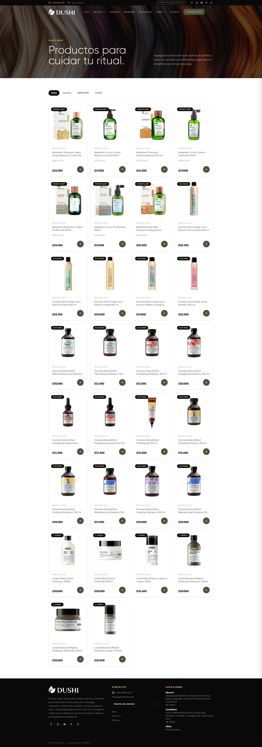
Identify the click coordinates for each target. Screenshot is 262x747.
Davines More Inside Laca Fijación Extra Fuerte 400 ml (193, 228)
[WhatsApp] (113, 692)
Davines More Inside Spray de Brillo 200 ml (192, 303)
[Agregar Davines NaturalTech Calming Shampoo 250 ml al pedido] (164, 520)
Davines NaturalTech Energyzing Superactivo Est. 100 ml (109, 443)
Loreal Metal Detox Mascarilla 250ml (104, 580)
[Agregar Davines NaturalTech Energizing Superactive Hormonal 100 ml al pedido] (80, 451)
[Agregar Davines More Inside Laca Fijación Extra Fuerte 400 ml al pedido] (206, 244)
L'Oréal (98, 93)
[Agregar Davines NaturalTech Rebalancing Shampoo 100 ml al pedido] (122, 520)
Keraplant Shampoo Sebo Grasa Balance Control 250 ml (67, 155)
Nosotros (116, 716)
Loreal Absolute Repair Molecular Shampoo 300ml (193, 580)
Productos (114, 12)
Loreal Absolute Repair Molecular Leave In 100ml (108, 649)
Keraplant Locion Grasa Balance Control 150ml (107, 154)
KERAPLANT (83, 93)
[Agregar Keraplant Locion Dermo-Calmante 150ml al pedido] (206, 169)
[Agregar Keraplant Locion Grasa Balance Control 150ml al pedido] (122, 169)
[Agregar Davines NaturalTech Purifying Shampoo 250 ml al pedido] (80, 520)
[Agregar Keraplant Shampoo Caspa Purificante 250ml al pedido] (80, 244)
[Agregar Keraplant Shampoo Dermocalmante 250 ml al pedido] (164, 169)
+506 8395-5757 (124, 692)
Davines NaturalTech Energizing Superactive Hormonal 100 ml (64, 443)
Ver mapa (170, 705)
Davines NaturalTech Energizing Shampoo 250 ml (193, 372)
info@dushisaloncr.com (123, 697)
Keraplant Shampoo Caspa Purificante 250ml (67, 228)
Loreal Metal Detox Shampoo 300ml (62, 580)
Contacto (174, 12)
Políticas (116, 720)
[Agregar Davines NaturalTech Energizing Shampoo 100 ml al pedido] (164, 382)
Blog (114, 712)
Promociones (145, 12)
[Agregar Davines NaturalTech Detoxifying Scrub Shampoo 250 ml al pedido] (80, 382)
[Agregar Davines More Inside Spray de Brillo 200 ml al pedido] (206, 313)
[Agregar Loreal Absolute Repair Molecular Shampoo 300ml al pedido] (206, 590)
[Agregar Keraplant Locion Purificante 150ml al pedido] (122, 244)
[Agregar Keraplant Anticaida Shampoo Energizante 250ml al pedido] (164, 244)
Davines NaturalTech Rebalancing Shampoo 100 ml (109, 512)
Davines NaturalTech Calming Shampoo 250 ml (150, 511)
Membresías (129, 12)
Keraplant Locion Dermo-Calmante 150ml (192, 154)
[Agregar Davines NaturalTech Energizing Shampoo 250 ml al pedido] (206, 382)
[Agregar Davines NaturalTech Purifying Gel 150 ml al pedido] (164, 451)
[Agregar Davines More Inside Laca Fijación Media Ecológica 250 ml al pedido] (164, 313)
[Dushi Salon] (62, 12)
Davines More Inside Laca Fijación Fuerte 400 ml (66, 303)
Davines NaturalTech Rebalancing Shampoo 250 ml (193, 512)
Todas (54, 93)
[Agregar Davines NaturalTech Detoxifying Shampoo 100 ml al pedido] (122, 382)
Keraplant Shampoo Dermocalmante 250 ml (149, 154)
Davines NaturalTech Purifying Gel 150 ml (147, 442)
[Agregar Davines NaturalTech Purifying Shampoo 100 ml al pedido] (206, 451)
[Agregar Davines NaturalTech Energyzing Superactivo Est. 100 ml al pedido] (122, 451)
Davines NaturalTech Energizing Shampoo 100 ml (151, 372)
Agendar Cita (194, 12)
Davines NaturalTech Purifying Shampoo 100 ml (192, 442)
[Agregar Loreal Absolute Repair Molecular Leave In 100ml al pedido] (122, 659)
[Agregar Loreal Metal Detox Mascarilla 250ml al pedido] (122, 590)
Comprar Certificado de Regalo (171, 2)
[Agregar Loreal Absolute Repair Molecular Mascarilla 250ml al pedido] (80, 659)
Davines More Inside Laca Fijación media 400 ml (108, 303)
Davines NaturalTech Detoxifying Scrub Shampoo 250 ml (67, 373)
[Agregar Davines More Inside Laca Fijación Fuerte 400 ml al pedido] (80, 313)
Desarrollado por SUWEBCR (78, 743)
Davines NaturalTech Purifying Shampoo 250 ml (66, 511)
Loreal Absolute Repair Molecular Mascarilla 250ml (67, 649)
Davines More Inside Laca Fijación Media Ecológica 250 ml (150, 304)
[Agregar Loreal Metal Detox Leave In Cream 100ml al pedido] (164, 590)
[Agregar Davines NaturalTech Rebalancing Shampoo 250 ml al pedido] (206, 520)
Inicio (86, 12)
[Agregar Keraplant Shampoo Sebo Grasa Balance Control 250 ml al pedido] (80, 169)
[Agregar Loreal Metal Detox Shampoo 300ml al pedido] (80, 590)
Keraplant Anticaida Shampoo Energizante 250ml (148, 230)
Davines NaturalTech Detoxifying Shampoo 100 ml (108, 373)
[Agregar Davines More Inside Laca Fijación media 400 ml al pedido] (122, 313)
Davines (67, 93)
